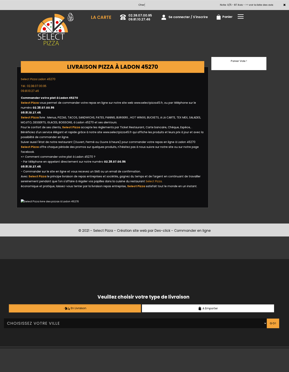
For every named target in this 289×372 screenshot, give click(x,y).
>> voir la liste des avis (259, 5)
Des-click (162, 230)
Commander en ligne (192, 230)
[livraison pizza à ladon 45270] (55, 15)
